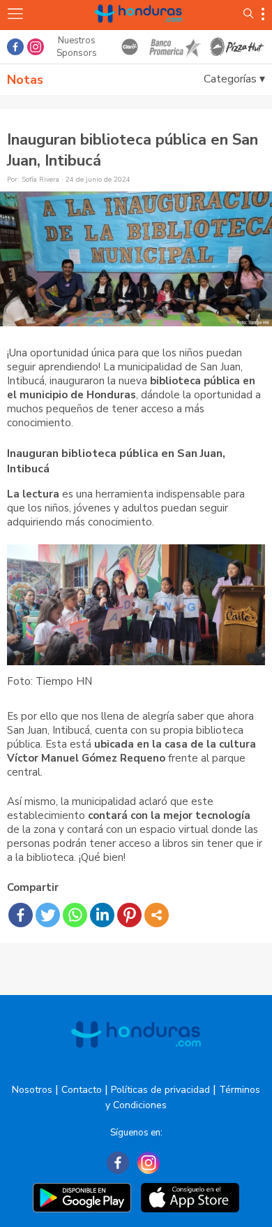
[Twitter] (48, 915)
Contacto (81, 1089)
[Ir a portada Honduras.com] (139, 30)
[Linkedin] (102, 915)
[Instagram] (148, 1163)
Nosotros (32, 1089)
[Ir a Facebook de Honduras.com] (15, 46)
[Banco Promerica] (174, 47)
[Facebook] (20, 915)
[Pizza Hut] (237, 47)
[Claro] (129, 47)
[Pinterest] (129, 915)
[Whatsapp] (75, 915)
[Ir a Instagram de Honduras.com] (35, 46)
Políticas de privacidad (160, 1089)
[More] (156, 915)
